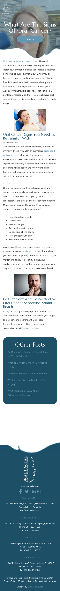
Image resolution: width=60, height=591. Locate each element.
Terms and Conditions (45, 581)
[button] (53, 7)
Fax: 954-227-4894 (30, 530)
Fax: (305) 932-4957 (30, 550)
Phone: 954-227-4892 (29, 527)
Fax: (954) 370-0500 (30, 510)
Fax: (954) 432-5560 (30, 570)
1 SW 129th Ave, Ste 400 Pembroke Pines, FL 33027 (30, 563)
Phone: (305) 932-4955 (30, 547)
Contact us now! (30, 328)
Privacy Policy (10, 581)
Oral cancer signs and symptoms (20, 61)
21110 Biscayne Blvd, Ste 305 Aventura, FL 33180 (30, 543)
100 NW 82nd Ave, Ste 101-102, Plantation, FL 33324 (30, 503)
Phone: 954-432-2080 (30, 567)
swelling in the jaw (31, 251)
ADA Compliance (26, 581)
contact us (30, 39)
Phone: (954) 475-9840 (30, 507)
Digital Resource (35, 587)
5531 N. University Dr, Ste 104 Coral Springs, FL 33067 (30, 523)
